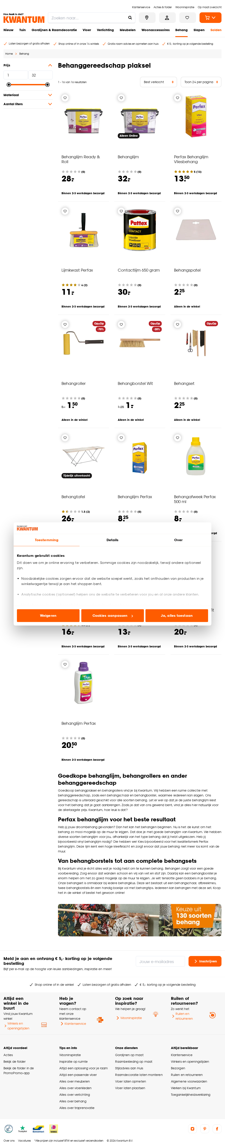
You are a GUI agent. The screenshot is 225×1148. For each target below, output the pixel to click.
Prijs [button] (7, 65)
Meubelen (128, 30)
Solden (215, 30)
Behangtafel (73, 496)
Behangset (184, 383)
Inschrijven (208, 961)
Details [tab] (113, 540)
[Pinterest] (204, 1128)
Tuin (22, 30)
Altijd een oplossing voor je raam (83, 1068)
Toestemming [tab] (46, 540)
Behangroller (74, 383)
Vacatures (24, 1140)
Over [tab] (178, 540)
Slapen (199, 30)
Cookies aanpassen (110, 615)
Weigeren (48, 615)
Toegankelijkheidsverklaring (190, 1094)
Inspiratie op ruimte (73, 1061)
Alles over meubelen (74, 1081)
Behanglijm (128, 156)
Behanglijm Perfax (135, 496)
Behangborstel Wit (135, 383)
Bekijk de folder (15, 1061)
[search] (91, 17)
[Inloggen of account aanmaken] (167, 17)
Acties (8, 1055)
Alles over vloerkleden (75, 1088)
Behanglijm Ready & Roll (81, 159)
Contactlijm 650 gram (139, 269)
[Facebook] (217, 1128)
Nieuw (8, 30)
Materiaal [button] (11, 95)
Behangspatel (187, 269)
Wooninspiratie (131, 1018)
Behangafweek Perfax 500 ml (195, 499)
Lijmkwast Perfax (77, 269)
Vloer (87, 30)
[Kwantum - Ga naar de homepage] (24, 18)
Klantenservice (75, 1023)
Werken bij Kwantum (186, 1088)
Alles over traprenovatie (76, 1108)
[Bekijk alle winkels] (147, 17)
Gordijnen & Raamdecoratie (54, 30)
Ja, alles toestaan (177, 615)
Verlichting (105, 30)
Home (9, 53)
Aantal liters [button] (13, 104)
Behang (181, 30)
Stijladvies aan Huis (129, 1068)
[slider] (9, 84)
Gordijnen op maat (129, 1055)
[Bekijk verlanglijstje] (187, 17)
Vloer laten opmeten (130, 1081)
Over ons (9, 1140)
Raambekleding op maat (133, 1061)
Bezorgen (178, 1068)
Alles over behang (72, 1101)
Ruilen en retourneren (184, 1016)
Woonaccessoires (156, 30)
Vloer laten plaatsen (130, 1088)
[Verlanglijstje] (65, 97)
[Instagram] (192, 1128)
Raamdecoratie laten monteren (139, 1075)
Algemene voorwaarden (189, 1081)
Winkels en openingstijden (18, 1025)
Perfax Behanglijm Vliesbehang (191, 159)
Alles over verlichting (74, 1094)
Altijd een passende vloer (78, 1075)
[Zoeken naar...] (130, 17)
